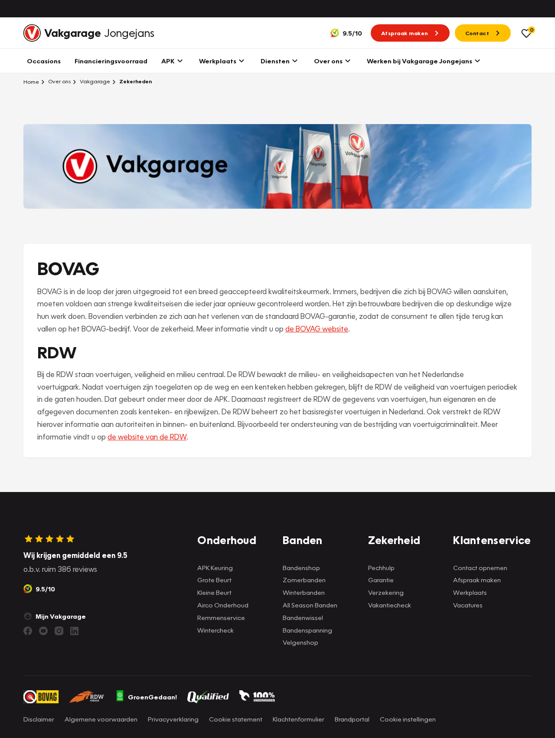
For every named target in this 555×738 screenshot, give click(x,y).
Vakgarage (94, 81)
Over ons (59, 81)
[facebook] (27, 630)
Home (31, 81)
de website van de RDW (147, 436)
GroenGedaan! (152, 697)
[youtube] (43, 630)
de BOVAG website (316, 328)
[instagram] (59, 630)
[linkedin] (74, 630)
